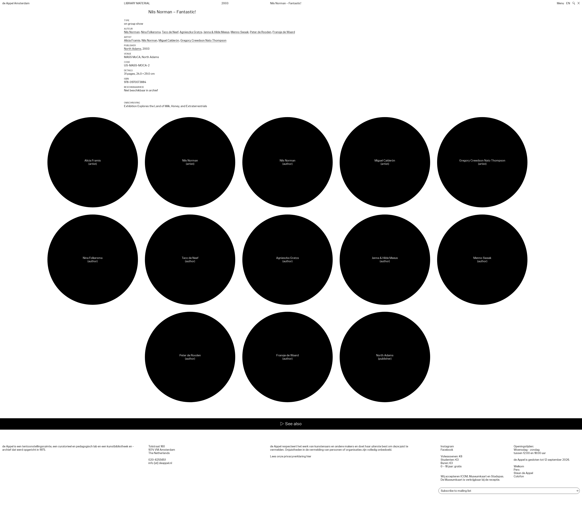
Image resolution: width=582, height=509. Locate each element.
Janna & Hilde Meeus (216, 32)
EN (568, 3)
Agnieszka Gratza (191, 32)
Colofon (519, 476)
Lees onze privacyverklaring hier (290, 456)
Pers (517, 470)
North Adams (132, 49)
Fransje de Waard (284, 32)
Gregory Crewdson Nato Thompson (203, 40)
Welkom (519, 466)
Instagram (447, 446)
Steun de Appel (523, 473)
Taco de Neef (170, 32)
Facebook (447, 450)
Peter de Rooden (260, 32)
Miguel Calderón (169, 40)
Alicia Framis (132, 40)
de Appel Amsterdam (16, 3)
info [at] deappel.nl (160, 463)
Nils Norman (132, 32)
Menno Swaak (240, 32)
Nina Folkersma (151, 32)
